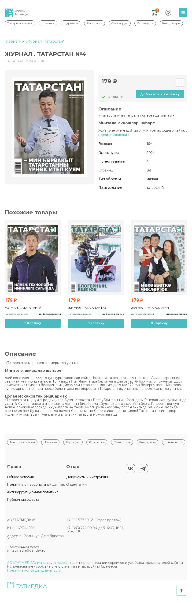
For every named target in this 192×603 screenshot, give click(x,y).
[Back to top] (181, 590)
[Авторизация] (168, 12)
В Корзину (32, 323)
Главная (12, 41)
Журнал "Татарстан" (45, 41)
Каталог (184, 16)
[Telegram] (143, 468)
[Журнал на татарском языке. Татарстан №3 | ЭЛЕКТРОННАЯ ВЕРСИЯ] (159, 257)
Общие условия (20, 477)
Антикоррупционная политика (32, 492)
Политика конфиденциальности (34, 570)
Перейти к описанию (113, 135)
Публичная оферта (23, 499)
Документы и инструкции (87, 477)
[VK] (130, 468)
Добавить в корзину (160, 94)
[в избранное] (180, 82)
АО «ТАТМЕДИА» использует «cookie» (39, 563)
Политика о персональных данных (36, 484)
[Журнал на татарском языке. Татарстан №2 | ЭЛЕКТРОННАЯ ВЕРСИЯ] (96, 257)
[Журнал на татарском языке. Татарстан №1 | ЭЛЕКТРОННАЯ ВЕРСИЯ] (33, 257)
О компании (76, 484)
